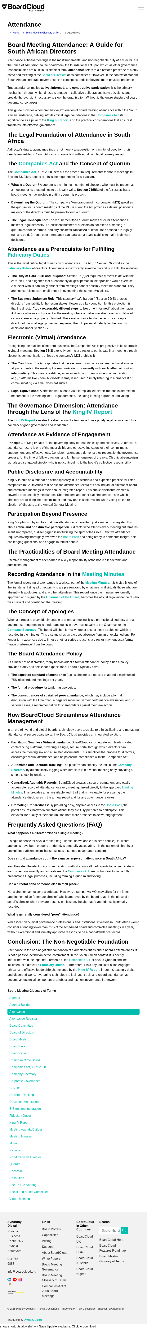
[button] (124, 1230)
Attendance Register (23, 1018)
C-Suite (14, 1088)
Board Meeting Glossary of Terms (31, 990)
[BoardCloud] (23, 7)
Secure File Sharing (23, 1185)
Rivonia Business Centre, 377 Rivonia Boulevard (15, 1241)
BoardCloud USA (84, 1250)
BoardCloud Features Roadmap (112, 1248)
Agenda (14, 997)
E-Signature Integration (25, 1108)
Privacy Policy (68, 1308)
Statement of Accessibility (111, 1308)
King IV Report (58, 120)
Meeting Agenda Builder (25, 1129)
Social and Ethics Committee (29, 1191)
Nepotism (15, 1150)
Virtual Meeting (19, 1198)
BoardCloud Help (111, 1239)
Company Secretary (22, 629)
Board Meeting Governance (52, 1267)
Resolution (16, 1178)
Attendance (17, 1011)
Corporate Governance (24, 1081)
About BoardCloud (54, 1252)
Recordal (15, 1171)
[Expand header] (141, 7)
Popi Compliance (87, 1308)
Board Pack (71, 537)
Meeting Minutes (103, 574)
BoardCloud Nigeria (84, 1271)
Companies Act (107, 115)
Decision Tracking (21, 1094)
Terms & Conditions (48, 1308)
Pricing (46, 1241)
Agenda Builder (20, 1004)
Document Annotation (24, 1101)
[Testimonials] (16, 1292)
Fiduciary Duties (28, 255)
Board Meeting (19, 1039)
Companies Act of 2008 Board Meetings (54, 1291)
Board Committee (21, 1025)
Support (47, 1246)
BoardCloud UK (84, 1239)
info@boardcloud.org (21, 1271)
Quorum (14, 1164)
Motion (14, 1143)
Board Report (18, 1053)
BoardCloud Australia (84, 1260)
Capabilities (50, 1235)
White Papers (51, 1258)
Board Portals (51, 1229)
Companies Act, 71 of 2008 (27, 1067)
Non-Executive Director (25, 1157)
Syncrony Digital (33, 1320)
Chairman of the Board (62, 597)
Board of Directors (54, 75)
